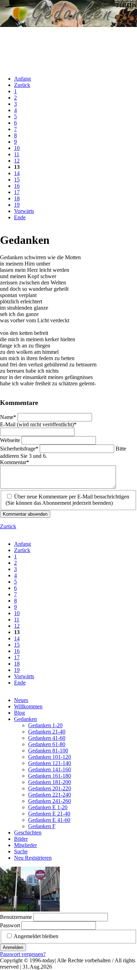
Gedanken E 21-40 (49, 814)
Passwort (10, 925)
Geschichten (27, 832)
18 (17, 198)
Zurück (22, 85)
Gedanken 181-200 (49, 782)
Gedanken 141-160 (49, 769)
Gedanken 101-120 (49, 757)
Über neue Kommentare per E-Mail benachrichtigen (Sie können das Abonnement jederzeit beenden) (67, 500)
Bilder (21, 839)
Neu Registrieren (33, 858)
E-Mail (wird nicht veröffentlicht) (38, 424)
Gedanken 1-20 (45, 725)
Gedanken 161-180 (49, 776)
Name (9, 417)
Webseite (10, 440)
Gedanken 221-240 (49, 795)
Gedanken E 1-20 (47, 807)
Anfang (22, 79)
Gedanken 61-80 (46, 744)
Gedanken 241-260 (49, 801)
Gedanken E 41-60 (49, 820)
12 (17, 161)
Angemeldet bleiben (36, 936)
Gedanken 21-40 (46, 732)
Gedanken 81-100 (48, 751)
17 (17, 192)
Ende (20, 217)
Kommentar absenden (25, 514)
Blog (19, 713)
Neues (21, 700)
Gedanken (25, 719)
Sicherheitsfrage (19, 449)
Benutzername (16, 917)
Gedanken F (42, 826)
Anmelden (13, 947)
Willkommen (28, 706)
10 (17, 148)
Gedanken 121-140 (49, 763)
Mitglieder (25, 845)
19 (17, 205)
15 (17, 180)
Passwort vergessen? (23, 954)
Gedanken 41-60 (46, 738)
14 (17, 173)
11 (16, 154)
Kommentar (14, 462)
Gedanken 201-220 (49, 788)
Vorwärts (24, 211)
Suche (21, 851)
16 (17, 186)
